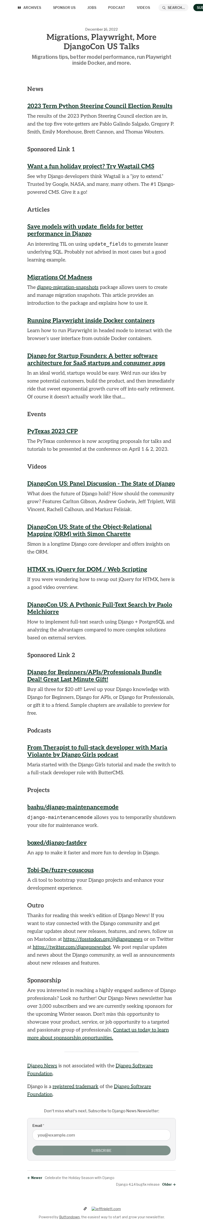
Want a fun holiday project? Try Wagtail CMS (90, 166)
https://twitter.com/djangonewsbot (72, 947)
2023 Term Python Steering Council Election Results (99, 106)
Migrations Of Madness (59, 277)
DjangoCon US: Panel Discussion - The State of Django (101, 483)
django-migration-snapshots (68, 287)
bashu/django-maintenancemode (73, 807)
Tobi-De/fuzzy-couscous (60, 870)
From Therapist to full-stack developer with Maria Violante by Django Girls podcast (97, 751)
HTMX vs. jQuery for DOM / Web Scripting (87, 569)
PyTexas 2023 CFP (52, 431)
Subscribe (101, 1150)
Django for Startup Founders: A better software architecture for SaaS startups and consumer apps (96, 359)
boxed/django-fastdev (57, 842)
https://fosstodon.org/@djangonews (103, 939)
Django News (42, 1066)
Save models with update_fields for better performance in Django (85, 230)
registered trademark (75, 1087)
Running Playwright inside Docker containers (90, 320)
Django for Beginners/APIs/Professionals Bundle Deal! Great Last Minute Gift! (94, 676)
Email (38, 1125)
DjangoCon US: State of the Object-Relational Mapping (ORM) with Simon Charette (89, 530)
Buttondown (69, 1217)
